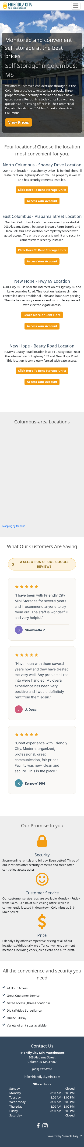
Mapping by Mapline (13, 526)
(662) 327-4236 (42, 1069)
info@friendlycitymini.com (42, 1077)
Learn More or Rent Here (42, 315)
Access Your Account (42, 201)
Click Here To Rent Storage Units (42, 190)
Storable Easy (70, 1136)
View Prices (18, 122)
